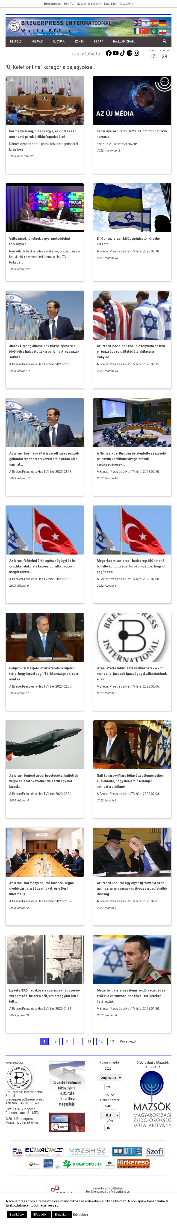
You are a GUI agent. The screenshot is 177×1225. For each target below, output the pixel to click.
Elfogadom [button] (40, 1214)
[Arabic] (154, 30)
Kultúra (59, 41)
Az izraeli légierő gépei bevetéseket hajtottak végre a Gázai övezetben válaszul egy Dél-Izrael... (43, 781)
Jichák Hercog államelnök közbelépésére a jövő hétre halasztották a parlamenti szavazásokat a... (44, 351)
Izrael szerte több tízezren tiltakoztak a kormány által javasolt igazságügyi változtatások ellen (132, 673)
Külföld (37, 41)
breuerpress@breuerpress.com (28, 1099)
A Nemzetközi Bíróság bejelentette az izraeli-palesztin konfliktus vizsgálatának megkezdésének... (131, 459)
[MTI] (34, 1168)
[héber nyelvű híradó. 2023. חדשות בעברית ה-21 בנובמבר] (132, 124)
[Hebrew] (146, 22)
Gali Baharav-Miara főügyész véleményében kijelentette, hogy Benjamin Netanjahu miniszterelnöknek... (130, 781)
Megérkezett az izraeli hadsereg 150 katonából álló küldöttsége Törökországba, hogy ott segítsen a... (132, 566)
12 (101, 1041)
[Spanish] (154, 22)
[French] (138, 30)
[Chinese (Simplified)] (146, 30)
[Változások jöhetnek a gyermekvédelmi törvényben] (45, 231)
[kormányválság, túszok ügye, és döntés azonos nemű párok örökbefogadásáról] (45, 124)
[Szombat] (48, 1168)
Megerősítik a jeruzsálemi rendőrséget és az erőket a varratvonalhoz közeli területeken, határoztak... (131, 995)
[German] (163, 22)
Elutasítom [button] (62, 1214)
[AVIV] (18, 1156)
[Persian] (163, 30)
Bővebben (80, 1215)
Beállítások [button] (17, 1214)
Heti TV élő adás (86, 54)
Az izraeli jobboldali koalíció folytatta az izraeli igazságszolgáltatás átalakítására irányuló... (131, 351)
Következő (128, 1041)
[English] (138, 22)
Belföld (16, 41)
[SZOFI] (154, 1156)
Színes (79, 41)
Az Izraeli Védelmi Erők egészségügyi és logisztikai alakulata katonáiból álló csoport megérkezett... (42, 566)
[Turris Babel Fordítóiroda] (127, 1156)
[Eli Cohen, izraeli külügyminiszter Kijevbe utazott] (132, 231)
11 (89, 1041)
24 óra (98, 41)
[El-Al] (44, 1156)
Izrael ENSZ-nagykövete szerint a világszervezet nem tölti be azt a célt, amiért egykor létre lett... (44, 995)
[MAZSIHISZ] (87, 1156)
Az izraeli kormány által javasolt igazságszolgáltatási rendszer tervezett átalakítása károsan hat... (44, 459)
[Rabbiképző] (58, 1168)
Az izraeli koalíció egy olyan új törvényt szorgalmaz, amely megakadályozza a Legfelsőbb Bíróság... (132, 888)
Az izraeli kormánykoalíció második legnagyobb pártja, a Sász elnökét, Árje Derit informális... (42, 888)
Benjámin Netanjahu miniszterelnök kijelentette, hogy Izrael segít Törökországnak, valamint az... (44, 673)
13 (112, 1041)
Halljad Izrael (124, 41)
